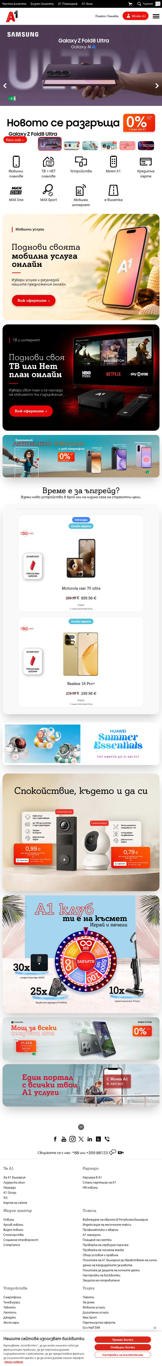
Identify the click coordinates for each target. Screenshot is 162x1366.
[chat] (113, 1153)
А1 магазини (92, 1234)
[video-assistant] (121, 1153)
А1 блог (87, 3)
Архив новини (13, 1224)
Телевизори (11, 1302)
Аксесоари (11, 1322)
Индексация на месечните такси (107, 1224)
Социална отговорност (20, 1240)
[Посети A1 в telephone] (107, 1138)
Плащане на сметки (97, 1240)
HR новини (90, 1187)
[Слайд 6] (146, 146)
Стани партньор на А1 (99, 1182)
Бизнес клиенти (42, 3)
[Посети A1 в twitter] (81, 1138)
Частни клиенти (14, 3)
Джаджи (9, 1317)
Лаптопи (9, 1312)
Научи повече (13, 1361)
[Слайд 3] (90, 146)
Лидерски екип (14, 1182)
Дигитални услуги (96, 1312)
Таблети (9, 1307)
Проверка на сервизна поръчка (105, 1245)
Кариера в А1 (92, 1177)
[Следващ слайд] (157, 85)
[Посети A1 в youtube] (63, 1138)
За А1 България (14, 1177)
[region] (81, 85)
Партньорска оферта (99, 1322)
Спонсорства (13, 1234)
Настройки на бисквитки (101, 1275)
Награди (9, 1187)
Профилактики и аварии (100, 1229)
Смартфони (12, 1297)
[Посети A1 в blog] (98, 1138)
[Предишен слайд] (5, 85)
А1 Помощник (68, 3)
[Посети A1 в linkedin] (89, 1138)
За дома (88, 1302)
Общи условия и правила (100, 1255)
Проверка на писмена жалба (103, 1250)
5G (5, 1197)
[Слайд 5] (127, 146)
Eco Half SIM (91, 1327)
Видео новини (13, 1229)
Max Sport (90, 1317)
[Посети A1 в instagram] (72, 1138)
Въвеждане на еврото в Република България (115, 1219)
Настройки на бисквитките (122, 1355)
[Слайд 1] (50, 144)
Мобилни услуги (94, 1307)
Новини (8, 1219)
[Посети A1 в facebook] (55, 1138)
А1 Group (9, 1192)
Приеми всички (123, 1339)
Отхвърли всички (123, 1347)
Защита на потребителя (101, 1280)
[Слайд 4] (108, 146)
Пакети (88, 1297)
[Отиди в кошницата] (130, 4)
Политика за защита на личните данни (111, 1270)
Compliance (11, 1245)
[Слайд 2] (71, 146)
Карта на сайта (15, 1202)
